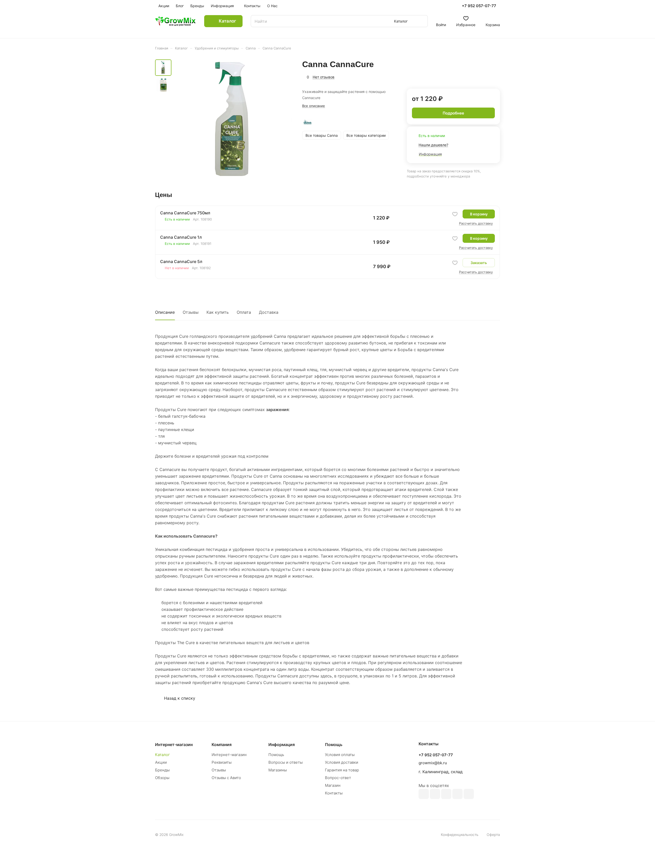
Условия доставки (341, 762)
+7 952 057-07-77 (479, 6)
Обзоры (162, 777)
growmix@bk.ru (433, 762)
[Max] (435, 794)
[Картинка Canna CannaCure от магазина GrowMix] (233, 119)
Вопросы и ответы (285, 762)
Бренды (162, 770)
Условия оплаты (340, 754)
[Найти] (421, 21)
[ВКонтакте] (424, 794)
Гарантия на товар (342, 770)
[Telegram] (446, 794)
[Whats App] (469, 794)
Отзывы (191, 312)
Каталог (162, 754)
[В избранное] (454, 214)
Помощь (276, 754)
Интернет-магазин (229, 754)
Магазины (277, 770)
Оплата (244, 312)
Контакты (334, 793)
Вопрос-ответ (338, 777)
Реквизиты (222, 762)
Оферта (493, 834)
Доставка (268, 312)
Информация (281, 744)
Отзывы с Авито (226, 777)
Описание (165, 312)
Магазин (333, 785)
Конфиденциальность (459, 834)
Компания (222, 744)
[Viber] (457, 794)
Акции (161, 762)
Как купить (217, 312)
